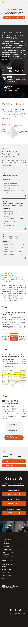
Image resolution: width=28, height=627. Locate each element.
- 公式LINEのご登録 (6, 575)
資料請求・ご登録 (6, 570)
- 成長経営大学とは (6, 539)
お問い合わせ (5, 578)
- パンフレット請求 (6, 573)
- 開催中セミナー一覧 (7, 564)
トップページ (5, 536)
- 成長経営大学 (5, 554)
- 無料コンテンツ (6, 546)
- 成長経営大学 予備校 (7, 552)
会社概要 (4, 566)
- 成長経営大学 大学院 (7, 557)
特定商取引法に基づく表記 (19, 613)
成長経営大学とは (6, 549)
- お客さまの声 (5, 544)
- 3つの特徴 (5, 541)
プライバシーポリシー (7, 613)
